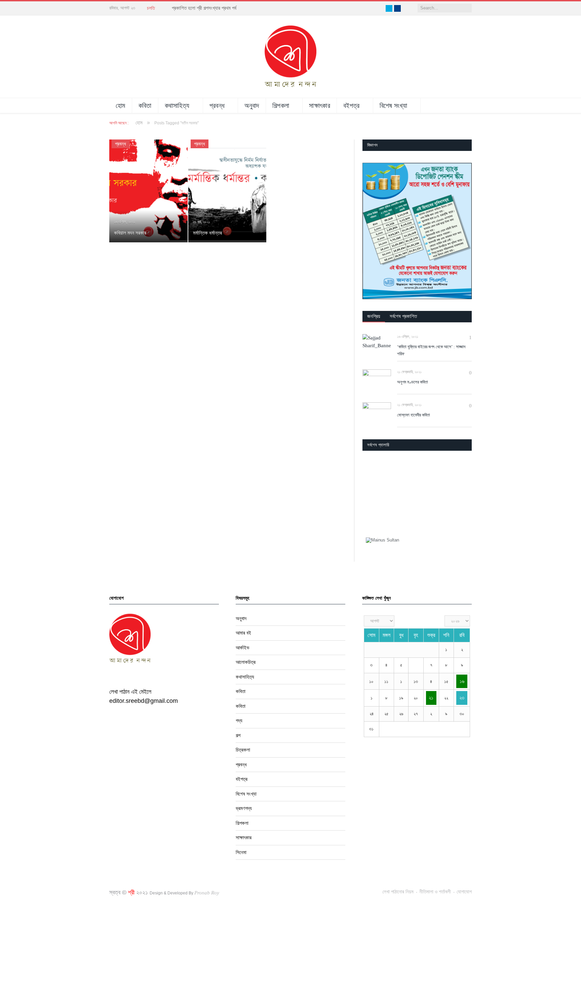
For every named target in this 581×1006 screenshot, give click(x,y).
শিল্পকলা (280, 105)
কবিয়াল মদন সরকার (130, 233)
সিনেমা (241, 852)
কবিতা (145, 105)
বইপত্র (351, 105)
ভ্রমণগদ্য (244, 808)
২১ (431, 697)
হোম (120, 105)
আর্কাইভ (242, 647)
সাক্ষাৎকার (319, 105)
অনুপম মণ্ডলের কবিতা (412, 382)
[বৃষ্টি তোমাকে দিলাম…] (417, 491)
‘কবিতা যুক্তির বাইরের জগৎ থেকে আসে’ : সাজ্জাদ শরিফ (431, 350)
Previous (370, 492)
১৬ (462, 681)
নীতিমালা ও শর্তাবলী (435, 891)
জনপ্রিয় (373, 316)
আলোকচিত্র (246, 662)
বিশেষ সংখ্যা (393, 105)
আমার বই (243, 633)
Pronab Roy (206, 892)
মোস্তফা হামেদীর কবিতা (413, 414)
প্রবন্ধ (217, 105)
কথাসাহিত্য (177, 105)
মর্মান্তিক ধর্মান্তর (207, 233)
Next (464, 492)
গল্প (238, 735)
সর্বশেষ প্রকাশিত (403, 316)
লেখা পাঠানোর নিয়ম (398, 891)
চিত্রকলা (243, 750)
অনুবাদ (251, 105)
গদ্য (239, 720)
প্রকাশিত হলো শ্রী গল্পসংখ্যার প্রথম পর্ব (204, 8)
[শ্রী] (290, 56)
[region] (417, 231)
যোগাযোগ (464, 891)
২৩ (461, 697)
